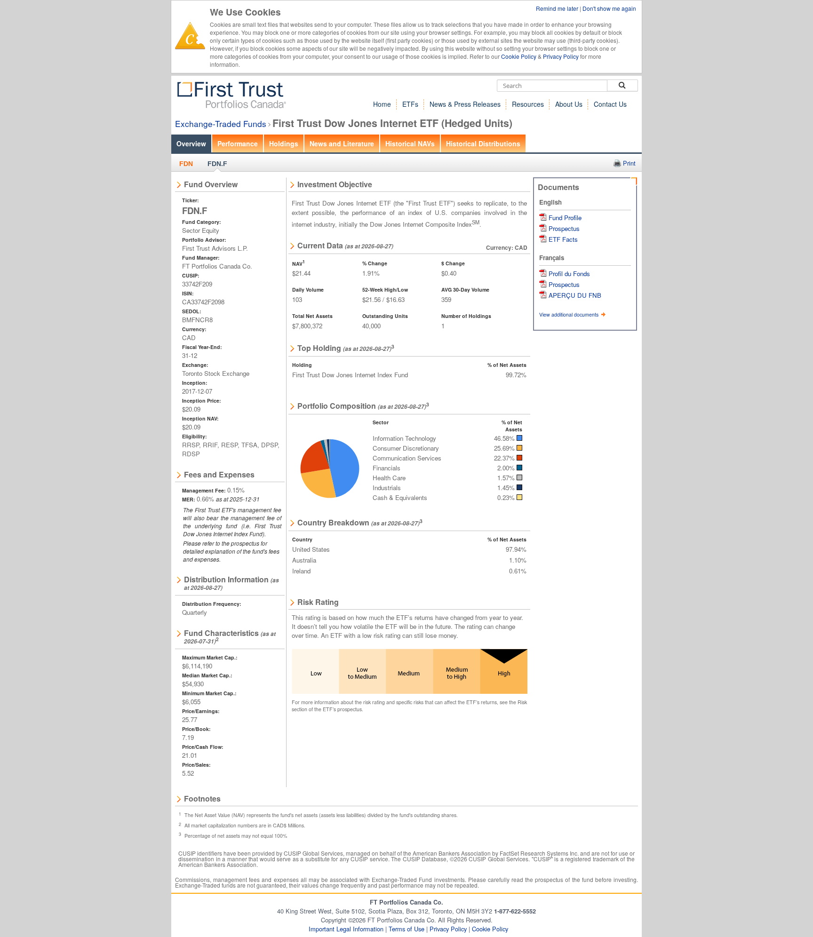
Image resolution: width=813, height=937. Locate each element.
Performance (237, 143)
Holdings (283, 143)
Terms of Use (406, 928)
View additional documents (569, 314)
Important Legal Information (346, 928)
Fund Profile (565, 217)
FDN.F (217, 163)
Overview (191, 143)
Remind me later (558, 8)
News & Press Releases (465, 104)
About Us (568, 104)
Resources (528, 104)
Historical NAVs (410, 143)
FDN (186, 163)
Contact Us (610, 104)
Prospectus (564, 228)
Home (382, 104)
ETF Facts (563, 239)
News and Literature (342, 143)
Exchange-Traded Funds (220, 123)
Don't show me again (609, 8)
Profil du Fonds (569, 273)
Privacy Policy (561, 56)
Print (629, 163)
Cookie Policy (518, 56)
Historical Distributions (483, 143)
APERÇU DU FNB (575, 295)
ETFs (410, 104)
